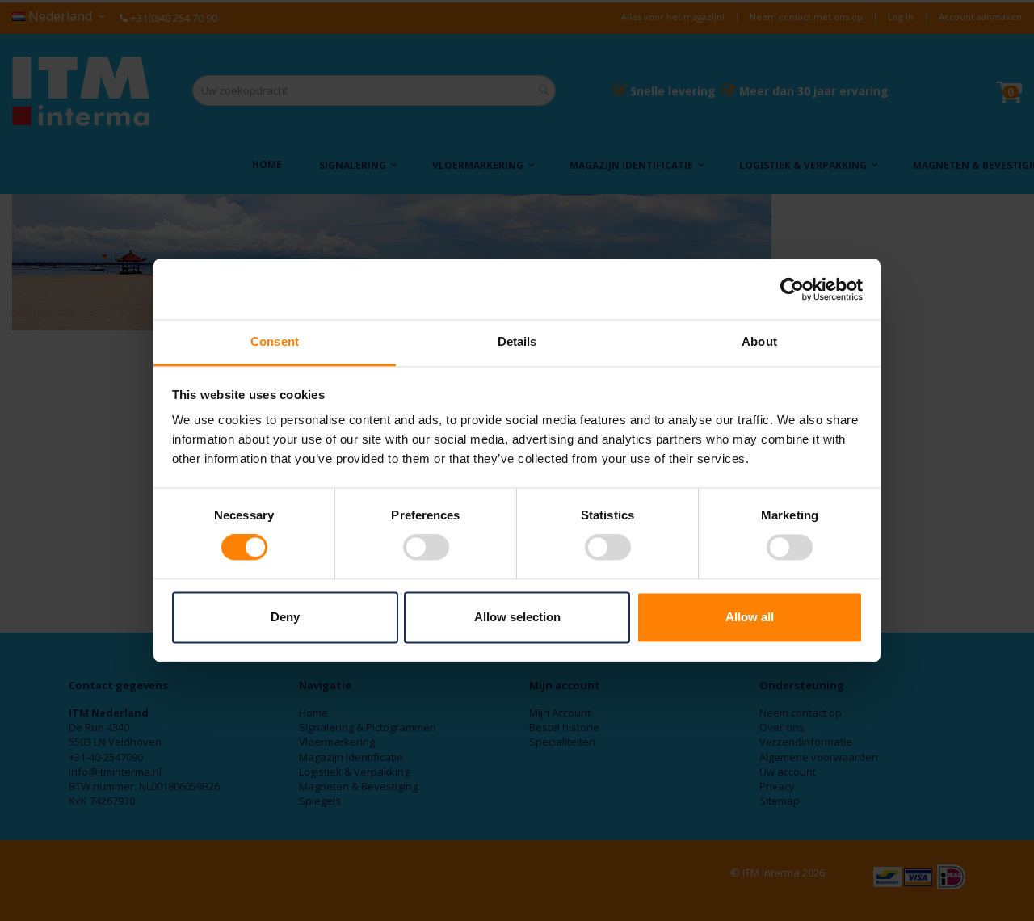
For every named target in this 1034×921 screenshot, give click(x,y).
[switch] (426, 549)
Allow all (749, 617)
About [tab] (759, 341)
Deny (285, 617)
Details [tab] (517, 341)
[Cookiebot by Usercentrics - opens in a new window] (792, 289)
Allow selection (517, 617)
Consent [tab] (274, 341)
